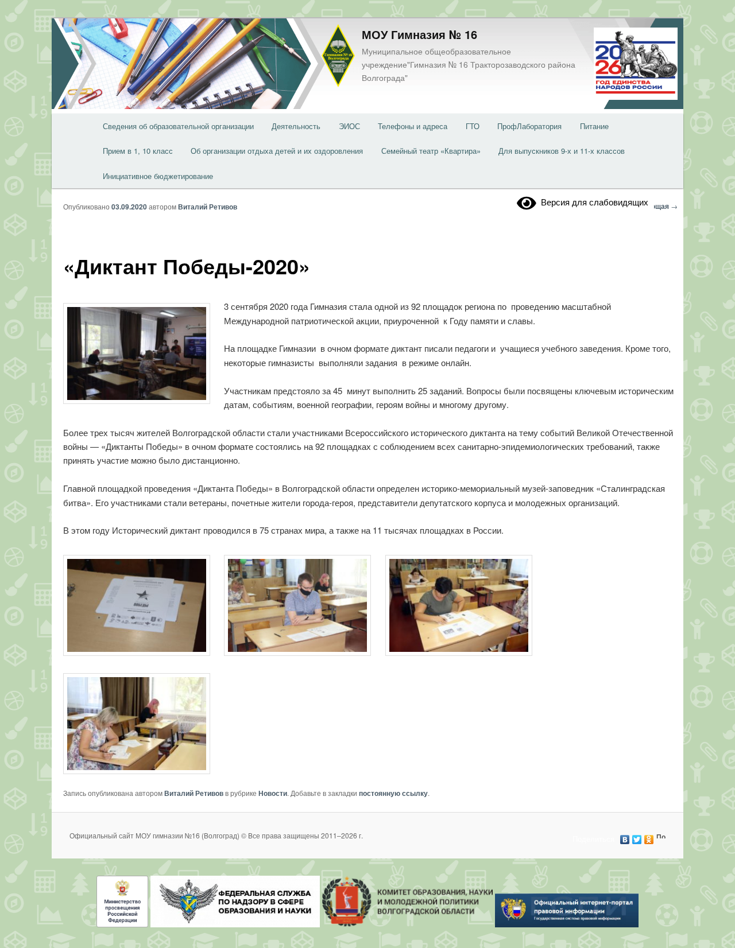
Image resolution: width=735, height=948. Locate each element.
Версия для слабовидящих (592, 202)
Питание (594, 126)
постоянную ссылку (393, 793)
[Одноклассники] (649, 836)
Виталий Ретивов (207, 206)
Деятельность (296, 126)
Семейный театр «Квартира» (431, 150)
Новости (272, 793)
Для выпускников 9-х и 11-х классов (561, 150)
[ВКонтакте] (625, 836)
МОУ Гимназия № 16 (419, 34)
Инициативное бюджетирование (158, 175)
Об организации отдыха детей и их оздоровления (277, 150)
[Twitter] (637, 836)
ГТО (472, 126)
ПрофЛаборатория (529, 126)
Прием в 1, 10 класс (138, 150)
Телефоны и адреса (412, 126)
